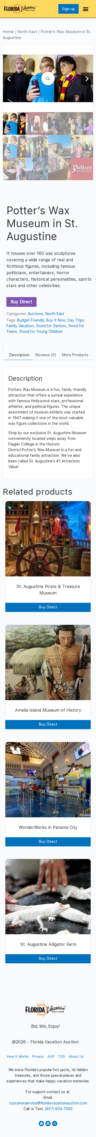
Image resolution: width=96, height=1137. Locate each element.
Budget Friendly (30, 320)
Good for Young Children (41, 331)
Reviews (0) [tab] (45, 355)
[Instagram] (54, 1123)
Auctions (35, 314)
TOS (61, 1056)
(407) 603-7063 (59, 1109)
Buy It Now (55, 320)
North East (27, 31)
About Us (76, 1056)
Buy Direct (21, 301)
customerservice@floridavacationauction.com (48, 1103)
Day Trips (75, 320)
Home (8, 31)
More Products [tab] (75, 355)
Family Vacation (20, 326)
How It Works (18, 1056)
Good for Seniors (51, 326)
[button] (85, 8)
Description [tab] (19, 355)
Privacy (38, 1056)
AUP (50, 1056)
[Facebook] (48, 1123)
